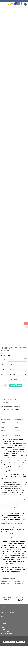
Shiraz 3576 (7, 599)
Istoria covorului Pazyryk (8, 612)
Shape (2, 369)
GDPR (3, 629)
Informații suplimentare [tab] (8, 399)
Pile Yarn (3, 379)
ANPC (3, 627)
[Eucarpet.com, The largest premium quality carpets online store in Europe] (14, 4)
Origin (2, 364)
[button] (2, 4)
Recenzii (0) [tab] (4, 402)
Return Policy (5, 631)
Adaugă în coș (15, 385)
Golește (25, 358)
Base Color (3, 359)
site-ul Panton (22, 519)
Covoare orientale (8, 348)
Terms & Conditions (6, 633)
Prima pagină (5, 347)
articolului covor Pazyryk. (8, 457)
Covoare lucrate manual (18, 347)
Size (2, 374)
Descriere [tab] (4, 396)
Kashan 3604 (21, 599)
